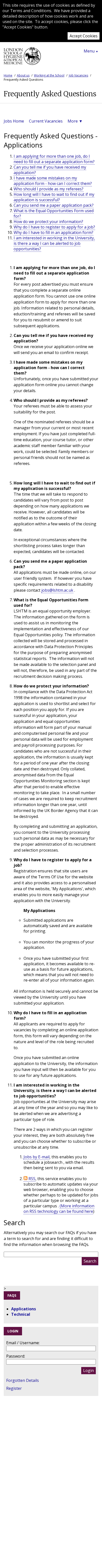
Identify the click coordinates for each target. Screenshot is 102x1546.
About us (23, 75)
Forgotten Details (22, 1380)
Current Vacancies (46, 121)
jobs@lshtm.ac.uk (57, 590)
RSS (31, 1178)
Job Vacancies (78, 75)
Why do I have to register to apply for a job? (54, 227)
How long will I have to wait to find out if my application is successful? (54, 197)
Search (90, 1261)
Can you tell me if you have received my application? (50, 169)
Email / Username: (23, 1342)
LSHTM (22, 58)
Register (14, 1388)
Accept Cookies (84, 36)
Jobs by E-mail (37, 1157)
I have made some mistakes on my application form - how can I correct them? (53, 180)
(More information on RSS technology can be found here (59, 1208)
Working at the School (49, 75)
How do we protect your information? (48, 221)
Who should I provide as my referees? (48, 189)
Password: (15, 1356)
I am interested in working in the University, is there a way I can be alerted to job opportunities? (54, 243)
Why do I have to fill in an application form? (53, 232)
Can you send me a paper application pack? (54, 205)
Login (88, 1370)
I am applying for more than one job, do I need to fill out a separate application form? (54, 158)
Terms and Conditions (30, 10)
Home (8, 75)
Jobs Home (14, 121)
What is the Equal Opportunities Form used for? (54, 213)
